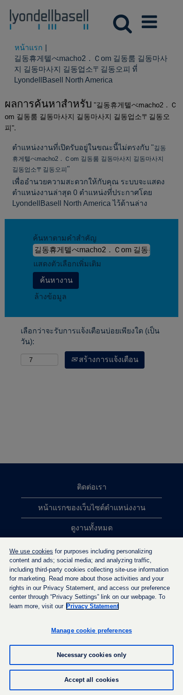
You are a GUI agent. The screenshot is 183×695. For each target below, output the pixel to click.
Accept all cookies (91, 679)
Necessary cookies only (92, 654)
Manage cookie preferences (91, 630)
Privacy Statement (92, 606)
